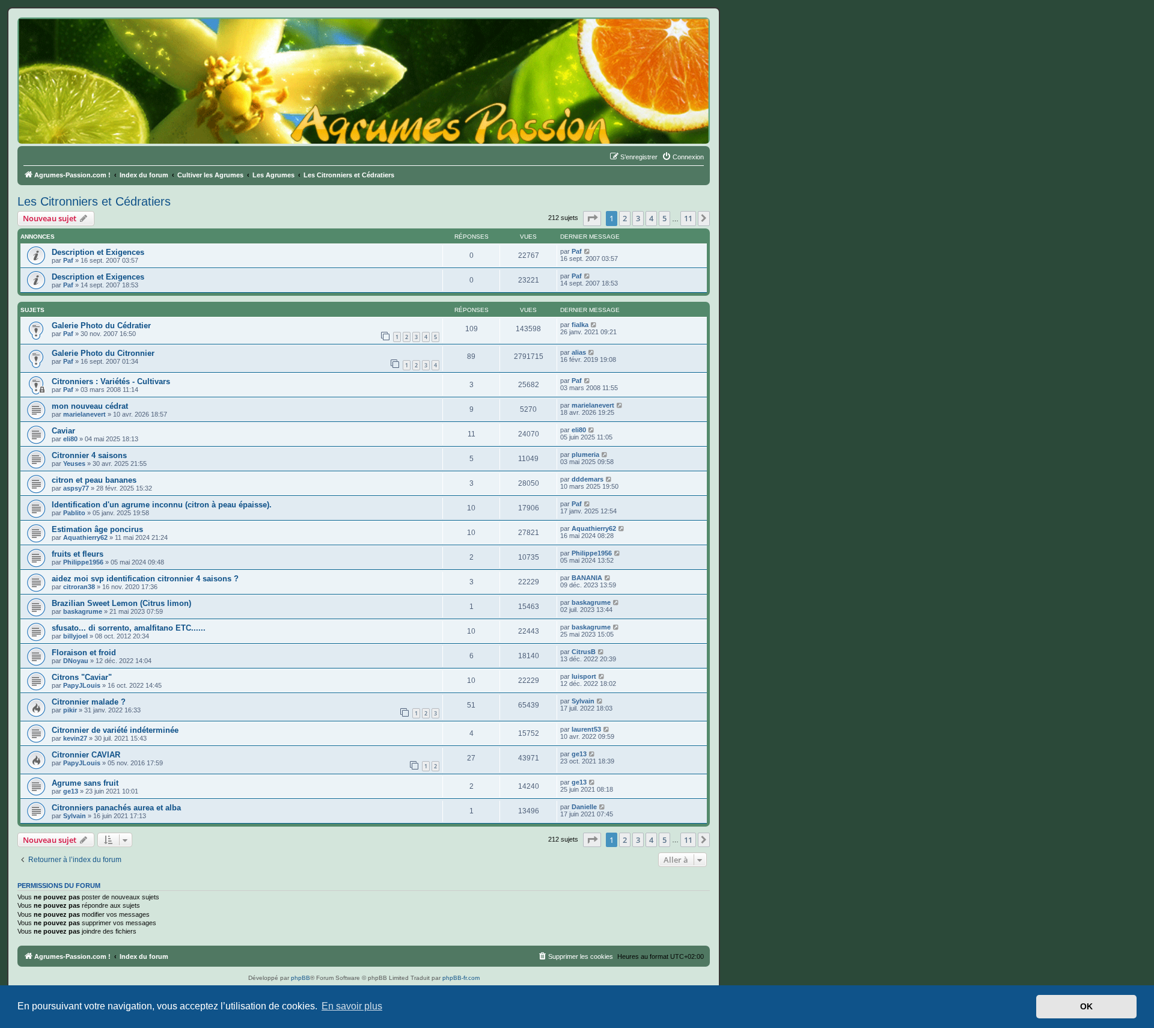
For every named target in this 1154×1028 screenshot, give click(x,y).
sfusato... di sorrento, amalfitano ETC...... (129, 627)
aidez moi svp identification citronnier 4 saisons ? (145, 578)
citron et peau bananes (94, 480)
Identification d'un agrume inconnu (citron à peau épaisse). (162, 504)
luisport (584, 676)
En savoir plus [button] (352, 1006)
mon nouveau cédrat (90, 406)
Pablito (74, 512)
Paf (68, 260)
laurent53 (586, 729)
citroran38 (79, 586)
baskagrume (82, 611)
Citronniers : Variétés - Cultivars (111, 381)
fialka (580, 324)
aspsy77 (76, 488)
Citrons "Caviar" (82, 677)
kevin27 (75, 738)
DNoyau (75, 660)
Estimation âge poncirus (97, 529)
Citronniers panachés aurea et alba (116, 807)
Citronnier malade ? (89, 701)
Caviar (63, 430)
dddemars (587, 479)
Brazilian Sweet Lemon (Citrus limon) (121, 603)
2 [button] (625, 218)
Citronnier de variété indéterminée (115, 730)
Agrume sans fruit (85, 783)
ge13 (579, 753)
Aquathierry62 (85, 537)
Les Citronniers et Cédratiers (94, 201)
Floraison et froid (84, 652)
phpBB (300, 977)
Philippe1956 (83, 562)
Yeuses (74, 463)
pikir (70, 710)
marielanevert (84, 414)
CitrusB (584, 651)
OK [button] (1086, 1006)
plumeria (585, 454)
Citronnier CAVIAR (86, 754)
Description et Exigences (98, 252)
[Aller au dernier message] (587, 251)
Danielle (584, 806)
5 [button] (664, 218)
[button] (592, 218)
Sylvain (583, 701)
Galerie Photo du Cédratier (101, 325)
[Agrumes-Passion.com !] (72, 39)
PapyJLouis (81, 685)
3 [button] (638, 218)
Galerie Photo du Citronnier (103, 353)
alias (579, 352)
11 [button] (688, 218)
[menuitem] (683, 157)
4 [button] (651, 218)
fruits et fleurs (77, 553)
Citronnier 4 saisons (89, 455)
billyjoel (75, 636)
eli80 (70, 438)
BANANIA (587, 577)
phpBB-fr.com (461, 977)
